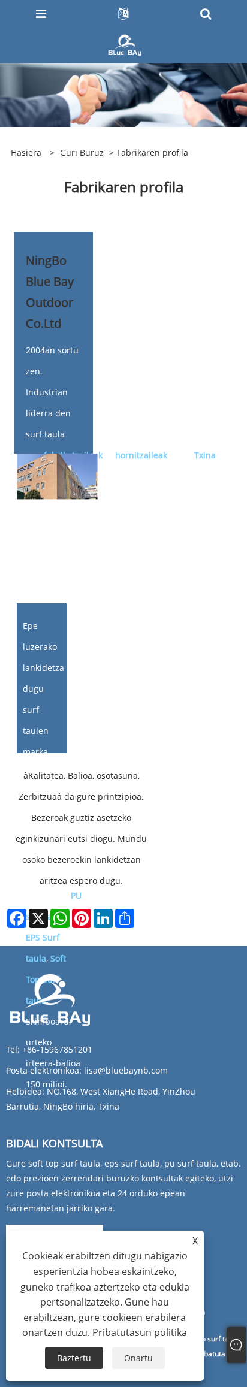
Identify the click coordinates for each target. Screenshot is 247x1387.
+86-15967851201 (57, 1049)
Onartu (138, 1358)
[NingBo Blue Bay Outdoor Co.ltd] (125, 44)
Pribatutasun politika (139, 1332)
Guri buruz (82, 152)
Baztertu (74, 1358)
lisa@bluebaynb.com (126, 1070)
